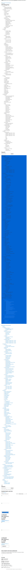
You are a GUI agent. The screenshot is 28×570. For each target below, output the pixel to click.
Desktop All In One (8, 150)
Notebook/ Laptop (6, 339)
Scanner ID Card (8, 100)
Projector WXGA (8, 120)
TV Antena (5, 84)
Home (4, 298)
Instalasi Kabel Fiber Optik (10, 312)
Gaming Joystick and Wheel (9, 193)
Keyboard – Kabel (8, 209)
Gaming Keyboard (8, 63)
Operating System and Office (8, 296)
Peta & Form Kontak (7, 322)
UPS (5, 354)
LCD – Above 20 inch (8, 216)
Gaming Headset (8, 192)
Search (12, 153)
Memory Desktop (8, 178)
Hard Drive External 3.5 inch (9, 47)
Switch (5, 424)
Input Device (5, 55)
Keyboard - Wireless (8, 61)
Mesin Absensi (6, 122)
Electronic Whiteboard (7, 130)
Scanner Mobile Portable (9, 99)
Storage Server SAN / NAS (9, 142)
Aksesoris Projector (8, 448)
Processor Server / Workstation (9, 72)
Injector (5, 28)
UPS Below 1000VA (8, 185)
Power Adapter (6, 235)
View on (2, 492)
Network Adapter (6, 14)
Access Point (6, 17)
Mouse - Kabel (7, 60)
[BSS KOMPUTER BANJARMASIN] (6, 2)
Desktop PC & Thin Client (9, 148)
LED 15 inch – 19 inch (8, 215)
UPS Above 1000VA (8, 31)
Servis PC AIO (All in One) (7, 471)
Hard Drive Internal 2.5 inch (9, 368)
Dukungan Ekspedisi (7, 321)
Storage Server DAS (8, 141)
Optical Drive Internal (9, 352)
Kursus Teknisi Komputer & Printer (9, 316)
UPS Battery (5, 87)
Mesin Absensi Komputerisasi (9, 123)
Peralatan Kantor (5, 94)
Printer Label (7, 439)
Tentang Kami (7, 319)
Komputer (4, 156)
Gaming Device (6, 62)
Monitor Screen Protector (7, 86)
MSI (6, 137)
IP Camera (5, 12)
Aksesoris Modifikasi (6, 78)
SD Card (7, 373)
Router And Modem (6, 18)
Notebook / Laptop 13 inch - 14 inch (10, 133)
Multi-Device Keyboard (9, 382)
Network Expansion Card (7, 404)
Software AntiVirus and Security (8, 295)
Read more (4, 512)
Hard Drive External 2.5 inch (9, 48)
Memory (5, 35)
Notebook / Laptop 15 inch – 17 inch (10, 171)
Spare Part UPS (8, 34)
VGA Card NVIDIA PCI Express (9, 53)
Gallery (4, 323)
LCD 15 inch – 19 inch (8, 217)
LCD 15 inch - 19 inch (8, 40)
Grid (4, 492)
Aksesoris (4, 75)
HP (6, 136)
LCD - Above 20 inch (8, 39)
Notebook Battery (6, 92)
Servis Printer (6, 470)
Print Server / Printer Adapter (9, 25)
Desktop (6, 165)
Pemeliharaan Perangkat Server (10, 313)
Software (4, 6)
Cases (5, 76)
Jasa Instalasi (7, 310)
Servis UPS (7, 305)
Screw (5, 236)
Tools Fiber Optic (6, 11)
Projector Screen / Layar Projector (10, 116)
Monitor (5, 214)
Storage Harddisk (6, 367)
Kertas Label (7, 127)
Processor (5, 70)
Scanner (5, 449)
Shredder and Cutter (6, 112)
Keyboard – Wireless (8, 208)
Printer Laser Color (8, 267)
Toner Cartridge (8, 126)
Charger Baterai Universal (9, 83)
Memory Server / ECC (8, 180)
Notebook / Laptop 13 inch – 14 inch (10, 170)
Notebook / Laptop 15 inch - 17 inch (10, 134)
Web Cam (7, 381)
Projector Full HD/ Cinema (9, 119)
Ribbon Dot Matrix (8, 286)
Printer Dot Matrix (8, 104)
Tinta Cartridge (7, 129)
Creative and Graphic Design (8, 294)
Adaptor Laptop (6, 85)
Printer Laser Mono (8, 105)
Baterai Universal (6, 82)
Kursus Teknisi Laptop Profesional (9, 315)
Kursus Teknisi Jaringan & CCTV (9, 317)
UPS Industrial (7, 32)
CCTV (5, 257)
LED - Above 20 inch (8, 42)
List (5, 492)
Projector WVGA (8, 273)
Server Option (7, 145)
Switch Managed (8, 425)
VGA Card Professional (8, 206)
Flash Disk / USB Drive (8, 46)
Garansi (6, 320)
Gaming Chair (7, 69)
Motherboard (6, 347)
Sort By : (17, 493)
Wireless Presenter (8, 420)
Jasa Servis (6, 300)
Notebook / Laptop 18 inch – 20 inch (10, 172)
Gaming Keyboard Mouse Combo (10, 191)
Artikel (4, 479)
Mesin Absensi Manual (9, 463)
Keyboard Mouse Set (8, 57)
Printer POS (7, 106)
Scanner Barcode (8, 98)
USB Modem (7, 24)
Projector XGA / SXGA (8, 115)
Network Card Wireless (7, 10)
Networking (4, 9)
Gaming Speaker (8, 68)
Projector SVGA (8, 114)
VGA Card (5, 374)
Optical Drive (6, 351)
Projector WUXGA (8, 121)
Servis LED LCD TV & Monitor (10, 308)
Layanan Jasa (5, 299)
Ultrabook (5, 330)
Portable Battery (6, 90)
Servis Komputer (8, 302)
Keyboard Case (8, 77)
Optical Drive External (9, 353)
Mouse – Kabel (8, 213)
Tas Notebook (6, 93)
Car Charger (5, 79)
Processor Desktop (8, 71)
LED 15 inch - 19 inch (8, 41)
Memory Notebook (8, 179)
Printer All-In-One (8, 432)
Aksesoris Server (8, 332)
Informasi (4, 480)
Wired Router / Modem (8, 246)
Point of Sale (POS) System (8, 260)
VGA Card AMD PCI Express (9, 54)
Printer (5, 261)
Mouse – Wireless (8, 210)
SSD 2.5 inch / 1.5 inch (8, 49)
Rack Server (7, 162)
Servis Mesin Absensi (9, 307)
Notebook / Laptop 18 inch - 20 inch (10, 135)
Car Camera (6, 228)
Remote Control (6, 91)
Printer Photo (7, 108)
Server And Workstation (7, 143)
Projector (5, 113)
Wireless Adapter (8, 26)
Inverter (5, 43)
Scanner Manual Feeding (9, 283)
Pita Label (7, 128)
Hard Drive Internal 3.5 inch (9, 50)
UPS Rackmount (8, 33)
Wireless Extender (8, 19)
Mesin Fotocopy (6, 101)
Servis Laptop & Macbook (9, 301)
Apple (6, 138)
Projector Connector (8, 447)
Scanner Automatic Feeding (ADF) (10, 454)
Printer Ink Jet (7, 268)
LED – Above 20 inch (9, 388)
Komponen (4, 173)
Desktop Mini (7, 149)
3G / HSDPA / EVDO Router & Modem (10, 20)
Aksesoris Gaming (6, 403)
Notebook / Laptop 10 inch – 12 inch (10, 169)
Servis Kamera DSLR (9, 309)
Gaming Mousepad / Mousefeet (10, 65)
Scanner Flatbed (8, 97)
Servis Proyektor (6, 472)
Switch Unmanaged (8, 426)
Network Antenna (6, 13)
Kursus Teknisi (5, 314)
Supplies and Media (7, 456)
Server (6, 144)
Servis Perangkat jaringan (9, 306)
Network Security (6, 27)
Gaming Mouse (8, 64)
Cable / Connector (7, 224)
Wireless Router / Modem (9, 21)
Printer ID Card (7, 107)
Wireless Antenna (8, 418)
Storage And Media (7, 157)
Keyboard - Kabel (8, 56)
